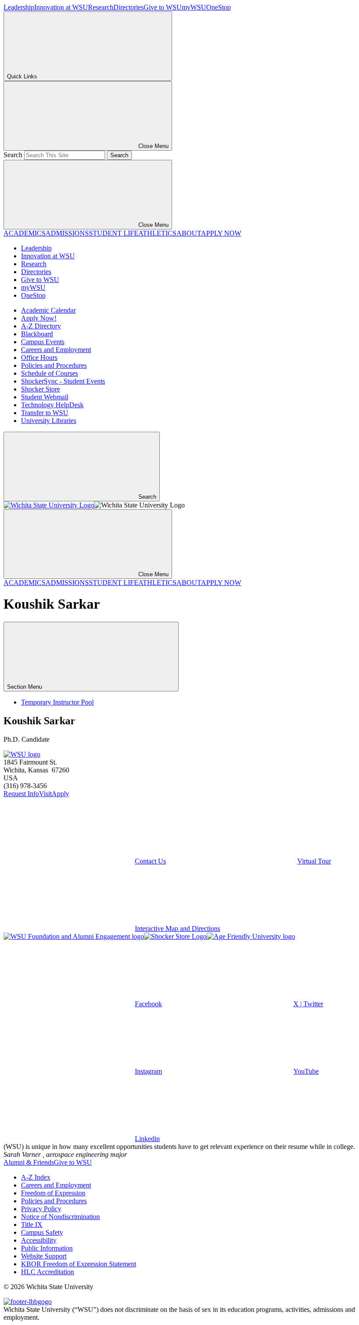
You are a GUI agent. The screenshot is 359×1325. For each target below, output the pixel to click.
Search (13, 155)
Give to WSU (163, 7)
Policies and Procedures (54, 365)
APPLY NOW (221, 233)
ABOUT (188, 233)
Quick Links (22, 76)
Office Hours (39, 357)
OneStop (218, 7)
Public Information (47, 1248)
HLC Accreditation (47, 1272)
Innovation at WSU (61, 7)
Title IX (31, 1224)
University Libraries (48, 420)
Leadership (19, 7)
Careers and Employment (56, 349)
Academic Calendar (48, 310)
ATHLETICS (157, 233)
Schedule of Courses (49, 373)
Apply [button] (60, 793)
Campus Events (42, 341)
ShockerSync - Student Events (63, 381)
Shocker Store (40, 389)
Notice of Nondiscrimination (60, 1216)
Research (100, 7)
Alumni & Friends (29, 1162)
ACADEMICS (25, 233)
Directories (128, 7)
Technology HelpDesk (52, 405)
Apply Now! (38, 318)
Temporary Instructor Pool (57, 702)
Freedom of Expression (53, 1193)
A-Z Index (35, 1177)
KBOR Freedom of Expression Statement (78, 1264)
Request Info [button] (21, 793)
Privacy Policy (41, 1208)
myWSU (194, 7)
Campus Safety (42, 1232)
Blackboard (37, 334)
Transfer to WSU (44, 412)
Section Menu (25, 687)
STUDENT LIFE (113, 233)
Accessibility (38, 1240)
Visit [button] (45, 793)
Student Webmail (44, 397)
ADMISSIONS (67, 233)
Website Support (44, 1256)
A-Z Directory (41, 326)
